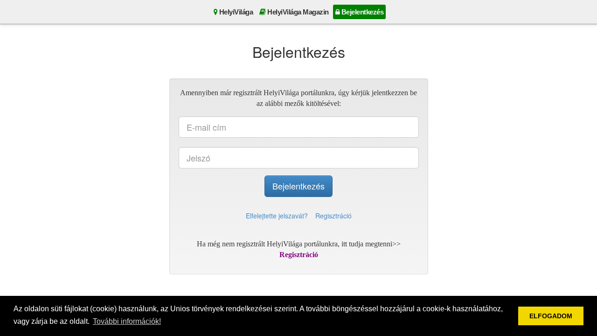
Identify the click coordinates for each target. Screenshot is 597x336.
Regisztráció (333, 215)
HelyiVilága (235, 12)
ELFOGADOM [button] (550, 316)
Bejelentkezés (361, 12)
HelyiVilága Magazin (297, 12)
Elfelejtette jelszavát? (277, 215)
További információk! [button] (127, 321)
